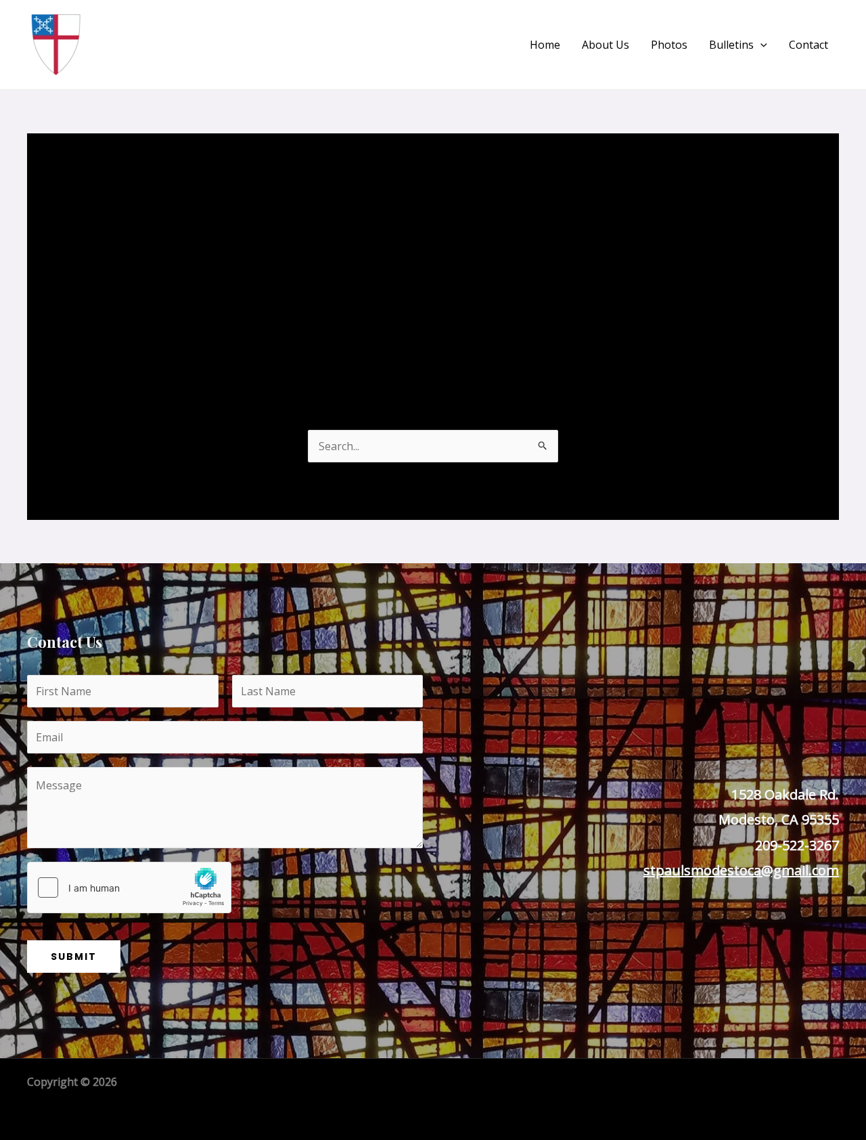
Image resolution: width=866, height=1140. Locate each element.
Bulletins (731, 44)
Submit (74, 956)
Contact (808, 44)
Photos (669, 44)
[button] (760, 44)
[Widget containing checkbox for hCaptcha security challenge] (129, 887)
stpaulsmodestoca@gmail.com (741, 870)
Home (545, 44)
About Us (605, 44)
